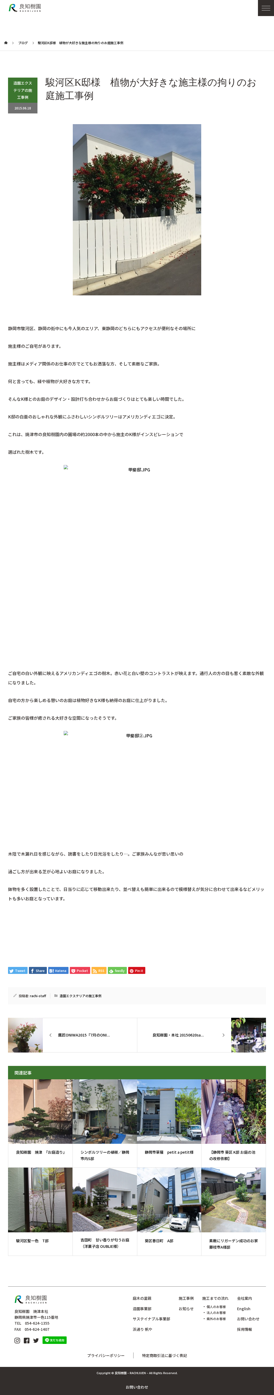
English (243, 1308)
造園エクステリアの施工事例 (22, 90)
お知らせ (186, 1308)
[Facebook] (26, 1340)
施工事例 (186, 1298)
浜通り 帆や (142, 1329)
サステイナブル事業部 (151, 1318)
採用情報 (244, 1329)
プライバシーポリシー (106, 1355)
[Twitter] (36, 1340)
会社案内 (244, 1298)
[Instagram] (17, 1340)
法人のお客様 (216, 1312)
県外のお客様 (216, 1318)
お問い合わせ (137, 1387)
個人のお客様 (216, 1306)
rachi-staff (38, 995)
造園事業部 (142, 1308)
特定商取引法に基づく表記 (164, 1355)
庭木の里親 (142, 1298)
